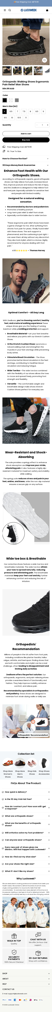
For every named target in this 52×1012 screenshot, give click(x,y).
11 (26, 117)
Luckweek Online (13, 1005)
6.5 (11, 111)
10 (12, 117)
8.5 (37, 111)
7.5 (24, 111)
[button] (4, 10)
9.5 (5, 117)
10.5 (19, 117)
